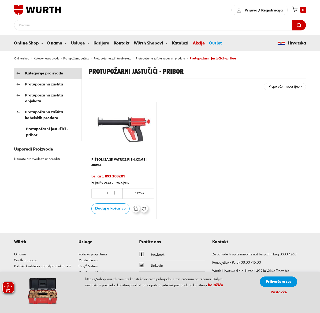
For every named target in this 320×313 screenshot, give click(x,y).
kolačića (215, 285)
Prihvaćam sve (278, 282)
